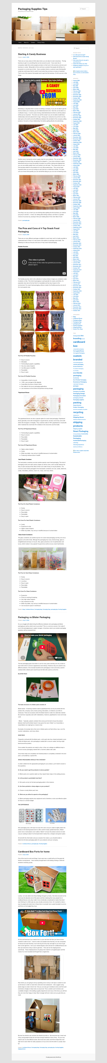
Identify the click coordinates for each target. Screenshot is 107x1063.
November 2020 (77, 202)
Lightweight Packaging (78, 384)
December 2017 (77, 264)
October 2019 (76, 225)
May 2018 (75, 255)
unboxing (75, 442)
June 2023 (75, 147)
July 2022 (75, 167)
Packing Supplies (62, 609)
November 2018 (77, 245)
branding (77, 338)
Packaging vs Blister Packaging (34, 617)
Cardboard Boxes (30, 609)
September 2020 (77, 206)
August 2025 (76, 101)
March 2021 (76, 195)
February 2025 (77, 112)
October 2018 (76, 247)
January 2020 (76, 220)
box (82, 335)
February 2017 (77, 282)
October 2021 (76, 183)
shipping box (76, 415)
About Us (26, 42)
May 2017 (75, 277)
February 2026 (77, 91)
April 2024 (75, 130)
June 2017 (75, 275)
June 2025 (75, 105)
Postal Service (77, 405)
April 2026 (75, 87)
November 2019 (77, 224)
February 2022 (77, 176)
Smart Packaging (80, 431)
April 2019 (75, 236)
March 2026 (76, 89)
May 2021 (75, 192)
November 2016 (77, 287)
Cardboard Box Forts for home (34, 851)
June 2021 (75, 190)
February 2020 (77, 218)
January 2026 (76, 93)
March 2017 (76, 280)
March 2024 (76, 132)
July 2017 (75, 273)
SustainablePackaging (79, 440)
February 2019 (77, 239)
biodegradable (77, 335)
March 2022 (76, 174)
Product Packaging (78, 407)
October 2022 (76, 162)
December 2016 (77, 285)
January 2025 (76, 114)
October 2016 (76, 289)
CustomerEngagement (78, 362)
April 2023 (75, 151)
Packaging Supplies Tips (32, 9)
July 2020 (75, 209)
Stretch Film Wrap (78, 329)
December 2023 (77, 137)
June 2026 (75, 84)
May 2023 (75, 149)
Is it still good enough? (79, 55)
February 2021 (77, 197)
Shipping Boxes (21, 1049)
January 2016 (76, 305)
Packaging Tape (46, 609)
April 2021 (75, 194)
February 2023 (77, 155)
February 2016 (77, 303)
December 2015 (77, 307)
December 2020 (77, 201)
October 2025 (76, 98)
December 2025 (77, 94)
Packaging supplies (78, 399)
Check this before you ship (80, 63)
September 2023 (77, 142)
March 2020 (76, 216)
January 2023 (76, 156)
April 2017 (75, 278)
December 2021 (77, 179)
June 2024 (75, 126)
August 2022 (76, 165)
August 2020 (76, 208)
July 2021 (75, 188)
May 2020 (75, 213)
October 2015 (76, 310)
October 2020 (76, 204)
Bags (24, 609)
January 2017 (76, 284)
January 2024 (76, 135)
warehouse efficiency (77, 446)
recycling (78, 412)
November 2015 (77, 309)
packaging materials (78, 397)
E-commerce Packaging (78, 368)
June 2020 (75, 211)
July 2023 (75, 146)
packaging (78, 388)
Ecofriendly (76, 378)
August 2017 (76, 271)
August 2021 (76, 186)
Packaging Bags (38, 609)
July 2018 (75, 252)
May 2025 (75, 107)
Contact (33, 42)
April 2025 (75, 109)
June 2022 (75, 169)
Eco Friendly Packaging (79, 380)
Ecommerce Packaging (80, 382)
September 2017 (77, 270)
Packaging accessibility (79, 391)
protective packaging (78, 409)
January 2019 (76, 241)
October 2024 (76, 119)
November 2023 (77, 139)
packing (77, 402)
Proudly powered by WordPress (53, 1057)
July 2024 (75, 124)
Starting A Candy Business (32, 54)
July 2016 (75, 294)
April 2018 (75, 257)
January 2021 (76, 199)
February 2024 (77, 133)
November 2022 (77, 160)
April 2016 (75, 300)
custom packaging (78, 364)
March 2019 (76, 238)
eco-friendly (75, 370)
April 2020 (75, 215)
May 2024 (75, 128)
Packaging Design (79, 393)
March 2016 (76, 301)
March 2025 (76, 110)
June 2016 (75, 296)
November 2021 (77, 181)
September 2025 (77, 100)
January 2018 (76, 262)
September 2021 (77, 185)
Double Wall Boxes (78, 366)
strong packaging (77, 433)
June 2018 (75, 254)
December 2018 (77, 243)
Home (19, 42)
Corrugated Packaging (79, 353)
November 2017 (77, 266)
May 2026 (75, 86)
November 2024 (77, 117)
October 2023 (76, 140)
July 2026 (75, 82)
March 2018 (76, 259)
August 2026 (76, 80)
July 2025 (75, 103)
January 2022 (76, 178)
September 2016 (77, 291)
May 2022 (75, 170)
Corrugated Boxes (78, 351)
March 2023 (76, 153)
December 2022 (77, 158)
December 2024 (77, 116)
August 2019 (76, 229)
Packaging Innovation (79, 396)
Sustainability (84, 434)
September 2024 (77, 121)
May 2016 (75, 298)
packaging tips (26, 220)
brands (83, 338)
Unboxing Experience (78, 444)
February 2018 (77, 261)
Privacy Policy (41, 42)
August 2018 (76, 250)
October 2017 (76, 268)
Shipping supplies (77, 428)
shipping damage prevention (79, 419)
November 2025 (77, 96)
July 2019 (75, 231)
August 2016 (76, 293)
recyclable (85, 409)
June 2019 (75, 232)
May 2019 (75, 234)
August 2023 (76, 144)
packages (76, 386)
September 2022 (77, 163)
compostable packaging (78, 349)
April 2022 (75, 172)
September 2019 (77, 227)
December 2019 (77, 222)
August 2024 (76, 123)
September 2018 (77, 248)
